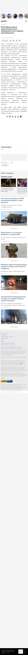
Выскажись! (5, 40)
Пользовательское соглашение (7, 336)
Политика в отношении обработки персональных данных (12, 348)
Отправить (5, 165)
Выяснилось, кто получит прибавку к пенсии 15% (11, 233)
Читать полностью (14, 228)
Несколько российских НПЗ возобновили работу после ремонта (12, 200)
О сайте (2, 341)
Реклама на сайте (4, 338)
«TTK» (19, 391)
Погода (2, 339)
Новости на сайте (4, 333)
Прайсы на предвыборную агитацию (8, 343)
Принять (21, 651)
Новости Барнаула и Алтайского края (8, 344)
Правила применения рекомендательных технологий (11, 346)
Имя (2, 149)
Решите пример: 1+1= (6, 162)
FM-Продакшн (3, 335)
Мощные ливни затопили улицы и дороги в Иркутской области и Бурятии (14, 266)
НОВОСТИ (3, 24)
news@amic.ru (22, 363)
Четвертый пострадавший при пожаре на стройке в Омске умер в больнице (13, 299)
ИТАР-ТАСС (14, 55)
